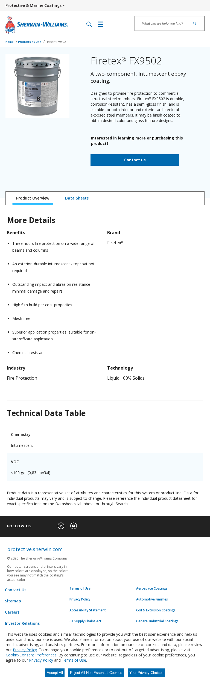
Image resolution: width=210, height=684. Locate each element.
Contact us (135, 159)
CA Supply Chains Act (85, 621)
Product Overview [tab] (32, 198)
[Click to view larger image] (37, 86)
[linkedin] (61, 526)
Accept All (55, 673)
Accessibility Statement (87, 610)
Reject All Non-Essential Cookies (96, 673)
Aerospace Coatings (152, 588)
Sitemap (13, 600)
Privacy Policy (79, 599)
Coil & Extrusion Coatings (156, 610)
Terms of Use (80, 588)
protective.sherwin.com (35, 549)
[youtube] (73, 526)
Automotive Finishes (152, 599)
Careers (12, 612)
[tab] (32, 198)
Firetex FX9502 (56, 42)
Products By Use (30, 42)
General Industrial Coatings (157, 621)
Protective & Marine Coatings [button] (33, 5)
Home (9, 42)
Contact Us (15, 589)
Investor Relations (22, 623)
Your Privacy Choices (146, 673)
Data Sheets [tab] (77, 198)
